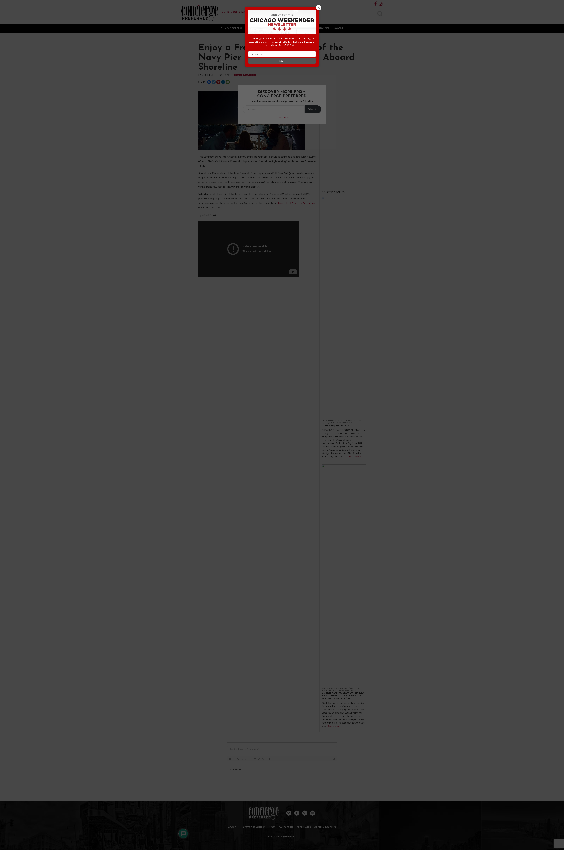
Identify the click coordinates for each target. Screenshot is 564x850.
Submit (282, 61)
